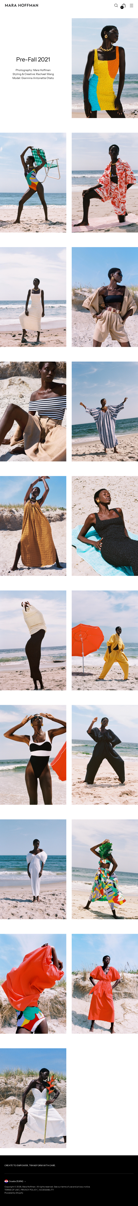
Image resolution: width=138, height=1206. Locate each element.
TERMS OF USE (11, 1190)
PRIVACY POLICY (29, 1190)
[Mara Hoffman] (21, 5)
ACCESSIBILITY (46, 1190)
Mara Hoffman (29, 1186)
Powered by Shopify (13, 1193)
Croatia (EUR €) (16, 1181)
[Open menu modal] (131, 5)
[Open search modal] (116, 5)
